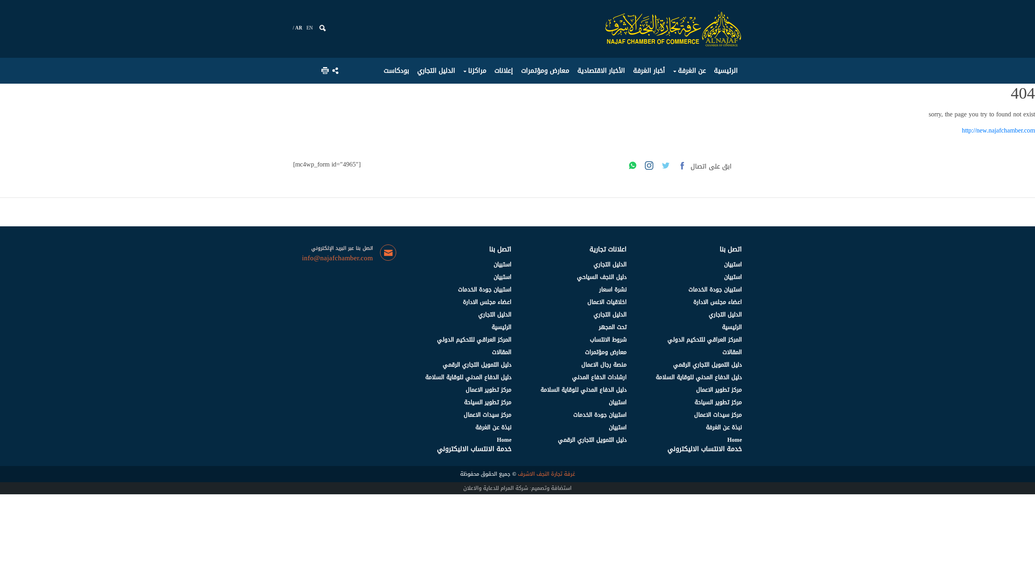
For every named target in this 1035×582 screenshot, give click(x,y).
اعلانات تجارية (608, 249)
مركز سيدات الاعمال (718, 414)
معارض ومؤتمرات (606, 352)
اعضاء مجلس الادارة (717, 302)
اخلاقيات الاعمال (607, 302)
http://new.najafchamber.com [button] (998, 130)
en (309, 27)
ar (298, 27)
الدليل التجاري (725, 314)
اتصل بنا (731, 249)
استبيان (733, 264)
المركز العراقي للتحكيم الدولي (704, 339)
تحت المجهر (613, 327)
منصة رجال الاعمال (604, 364)
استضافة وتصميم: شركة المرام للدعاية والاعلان (517, 488)
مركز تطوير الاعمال (719, 389)
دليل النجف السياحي (602, 277)
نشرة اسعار (613, 289)
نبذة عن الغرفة (724, 427)
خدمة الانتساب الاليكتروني (704, 449)
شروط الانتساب (608, 339)
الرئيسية (732, 327)
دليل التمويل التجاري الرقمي (707, 364)
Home (734, 439)
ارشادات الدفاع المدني (599, 377)
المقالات (732, 352)
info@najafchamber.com (337, 258)
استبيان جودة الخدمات (715, 289)
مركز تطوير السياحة (718, 402)
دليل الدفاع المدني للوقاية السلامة (699, 377)
